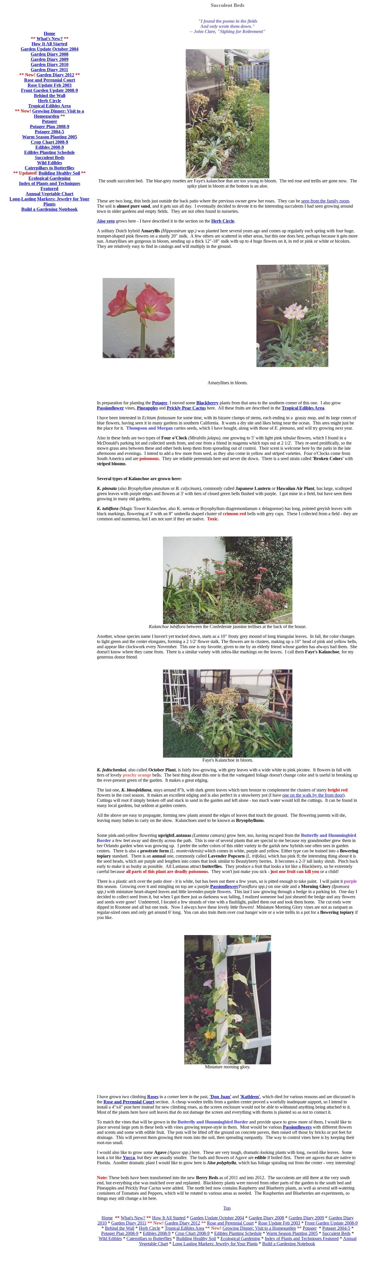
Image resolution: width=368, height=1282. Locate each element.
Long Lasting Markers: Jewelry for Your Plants (215, 1243)
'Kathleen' (250, 1096)
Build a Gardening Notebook (49, 209)
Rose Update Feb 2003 (50, 85)
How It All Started (49, 43)
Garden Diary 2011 (128, 1223)
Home (49, 33)
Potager (49, 121)
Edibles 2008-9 (156, 1233)
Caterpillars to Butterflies (49, 167)
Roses (152, 1096)
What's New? (50, 38)
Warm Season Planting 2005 (49, 136)
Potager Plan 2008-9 (119, 1233)
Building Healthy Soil (59, 173)
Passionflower (110, 408)
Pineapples (147, 408)
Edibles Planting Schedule (238, 1233)
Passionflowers (297, 1127)
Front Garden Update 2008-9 (49, 90)
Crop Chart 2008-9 (192, 1233)
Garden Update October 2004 (217, 1217)
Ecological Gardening (49, 178)
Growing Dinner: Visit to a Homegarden (58, 114)
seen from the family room (325, 200)
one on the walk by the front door (312, 795)
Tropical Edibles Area (49, 105)
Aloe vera (106, 221)
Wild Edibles (49, 162)
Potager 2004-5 (336, 1228)
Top (227, 1208)
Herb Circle (49, 100)
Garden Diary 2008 (266, 1217)
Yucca (129, 1157)
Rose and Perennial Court (49, 80)
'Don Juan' (220, 1096)
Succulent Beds (49, 157)
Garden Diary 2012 (182, 1223)
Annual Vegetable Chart (49, 193)
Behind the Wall (49, 95)
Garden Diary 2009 (306, 1217)
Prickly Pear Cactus (186, 408)
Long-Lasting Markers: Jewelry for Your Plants (49, 201)
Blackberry (207, 402)
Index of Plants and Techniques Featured (49, 186)
